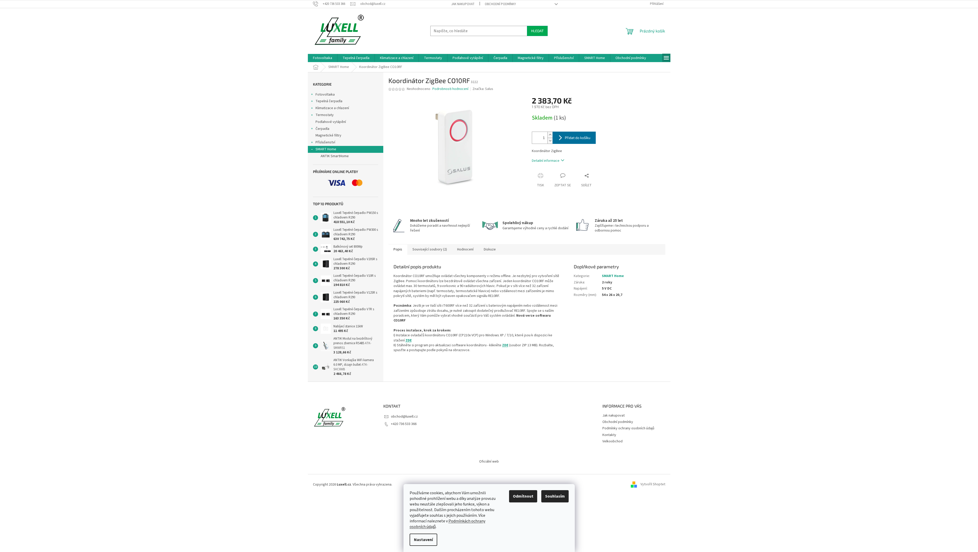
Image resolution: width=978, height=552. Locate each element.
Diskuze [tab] (490, 249)
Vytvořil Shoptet (652, 484)
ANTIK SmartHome (335, 156)
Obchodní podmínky (500, 4)
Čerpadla (322, 128)
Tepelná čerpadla (329, 101)
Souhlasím (555, 496)
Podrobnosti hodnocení (450, 89)
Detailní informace (545, 160)
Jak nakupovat (463, 4)
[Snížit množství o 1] (550, 141)
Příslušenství (325, 142)
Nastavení (423, 540)
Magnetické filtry (328, 135)
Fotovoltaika (325, 94)
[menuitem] (322, 58)
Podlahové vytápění (331, 121)
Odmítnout (523, 496)
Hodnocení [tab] (465, 249)
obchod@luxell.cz (404, 416)
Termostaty (325, 115)
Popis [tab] (398, 249)
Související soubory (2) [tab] (429, 249)
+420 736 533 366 (404, 424)
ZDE (409, 340)
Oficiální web (489, 461)
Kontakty (609, 435)
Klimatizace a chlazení (332, 108)
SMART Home (326, 149)
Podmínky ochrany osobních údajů (628, 428)
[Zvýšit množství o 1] (550, 135)
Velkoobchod (612, 441)
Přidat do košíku (577, 137)
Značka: (483, 88)
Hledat (537, 31)
